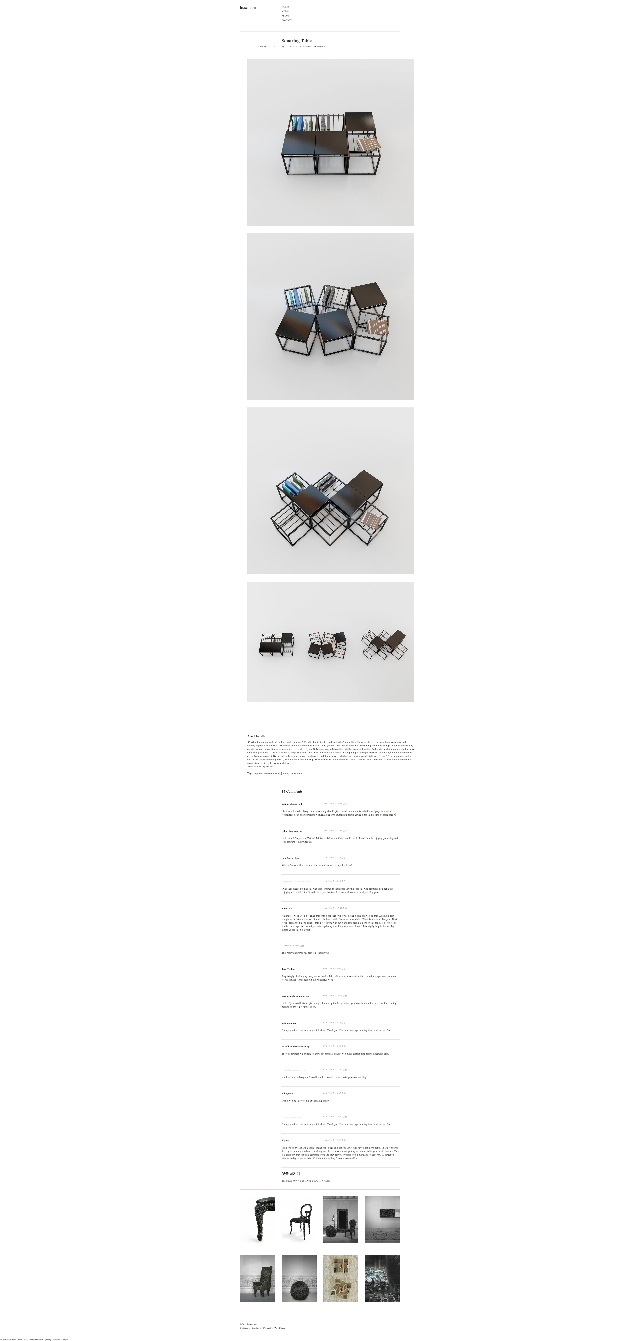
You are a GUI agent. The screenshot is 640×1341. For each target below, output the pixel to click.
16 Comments (258, 1271)
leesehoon (248, 7)
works (308, 46)
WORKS (285, 6)
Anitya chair (247, 1203)
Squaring (328, 1262)
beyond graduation (292, 1117)
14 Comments (318, 46)
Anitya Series (330, 1203)
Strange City (372, 1262)
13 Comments (342, 1212)
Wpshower (257, 1327)
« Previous (262, 46)
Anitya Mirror (373, 1203)
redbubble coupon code (294, 1070)
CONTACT (287, 20)
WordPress (279, 1327)
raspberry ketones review (295, 881)
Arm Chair (288, 1203)
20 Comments (258, 1212)
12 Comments (300, 1212)
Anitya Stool (289, 1262)
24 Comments (342, 1271)
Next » (272, 46)
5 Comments (299, 1271)
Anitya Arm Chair (250, 1262)
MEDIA (285, 11)
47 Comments (383, 1271)
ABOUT (285, 15)
